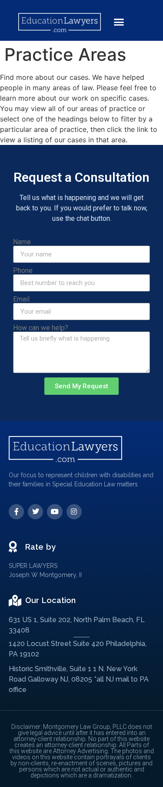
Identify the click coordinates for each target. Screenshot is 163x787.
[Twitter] (35, 511)
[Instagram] (74, 511)
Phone (23, 270)
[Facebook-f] (16, 511)
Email (21, 299)
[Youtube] (54, 511)
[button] (119, 22)
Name (22, 242)
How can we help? (40, 328)
